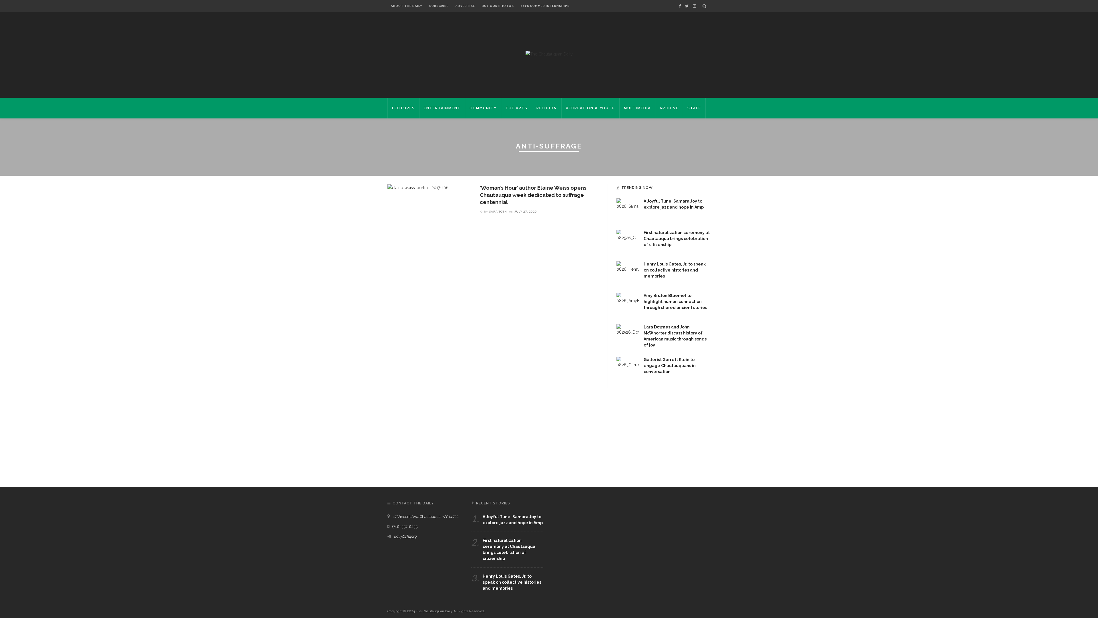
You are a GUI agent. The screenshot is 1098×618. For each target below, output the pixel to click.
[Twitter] (687, 6)
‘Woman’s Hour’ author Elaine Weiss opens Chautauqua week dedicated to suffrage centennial (533, 195)
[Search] (704, 6)
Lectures (403, 108)
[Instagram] (694, 6)
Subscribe (439, 5)
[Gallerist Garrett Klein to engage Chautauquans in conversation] (627, 368)
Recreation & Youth (590, 108)
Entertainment (442, 108)
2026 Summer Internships (545, 5)
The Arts (517, 108)
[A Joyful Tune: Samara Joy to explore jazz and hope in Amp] (627, 209)
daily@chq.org (405, 536)
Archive (669, 108)
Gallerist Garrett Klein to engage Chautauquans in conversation (670, 365)
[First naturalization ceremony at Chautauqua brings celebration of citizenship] (627, 241)
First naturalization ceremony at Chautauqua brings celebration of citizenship (677, 238)
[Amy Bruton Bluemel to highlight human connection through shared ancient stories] (627, 304)
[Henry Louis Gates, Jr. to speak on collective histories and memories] (627, 272)
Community (483, 108)
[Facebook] (680, 6)
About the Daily (406, 5)
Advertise (465, 5)
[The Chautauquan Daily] (549, 54)
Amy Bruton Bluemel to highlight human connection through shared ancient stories (675, 301)
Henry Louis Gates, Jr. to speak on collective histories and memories (675, 270)
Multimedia (637, 108)
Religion (546, 108)
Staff (694, 108)
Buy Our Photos (498, 5)
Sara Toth (498, 211)
